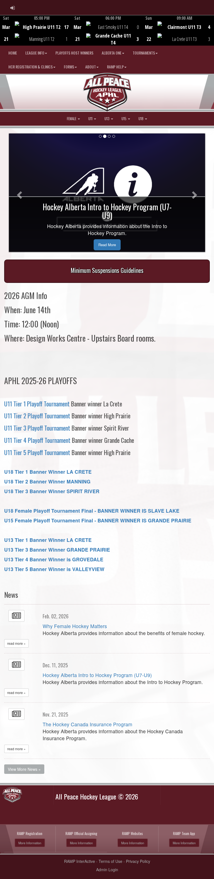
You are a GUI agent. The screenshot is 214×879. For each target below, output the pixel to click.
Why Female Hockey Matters (75, 626)
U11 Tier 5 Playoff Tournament (37, 452)
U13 (107, 118)
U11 (90, 118)
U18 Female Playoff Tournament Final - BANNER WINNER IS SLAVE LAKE (91, 510)
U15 (124, 118)
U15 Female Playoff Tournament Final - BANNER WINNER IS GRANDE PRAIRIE (97, 520)
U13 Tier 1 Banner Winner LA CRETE (48, 539)
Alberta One (111, 53)
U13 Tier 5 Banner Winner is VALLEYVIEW (54, 569)
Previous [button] (3, 31)
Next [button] (211, 29)
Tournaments (144, 53)
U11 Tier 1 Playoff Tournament (37, 403)
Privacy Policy (138, 861)
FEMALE (72, 118)
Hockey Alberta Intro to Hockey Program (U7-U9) (97, 674)
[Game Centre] (36, 34)
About (90, 67)
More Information (29, 843)
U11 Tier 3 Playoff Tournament (37, 427)
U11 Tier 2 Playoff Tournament (37, 415)
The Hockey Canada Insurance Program (87, 724)
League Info (34, 53)
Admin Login (107, 869)
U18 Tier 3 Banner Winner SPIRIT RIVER (51, 491)
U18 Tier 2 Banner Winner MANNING (47, 481)
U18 (141, 118)
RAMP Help (115, 67)
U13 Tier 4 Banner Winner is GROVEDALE (53, 559)
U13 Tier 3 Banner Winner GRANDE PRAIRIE (57, 549)
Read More (107, 244)
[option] (35, 30)
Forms (69, 67)
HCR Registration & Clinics (30, 67)
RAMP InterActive (79, 861)
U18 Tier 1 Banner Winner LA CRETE (48, 471)
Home (12, 53)
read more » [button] (16, 643)
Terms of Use (110, 861)
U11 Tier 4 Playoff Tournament (37, 440)
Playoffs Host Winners (74, 53)
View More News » (24, 769)
